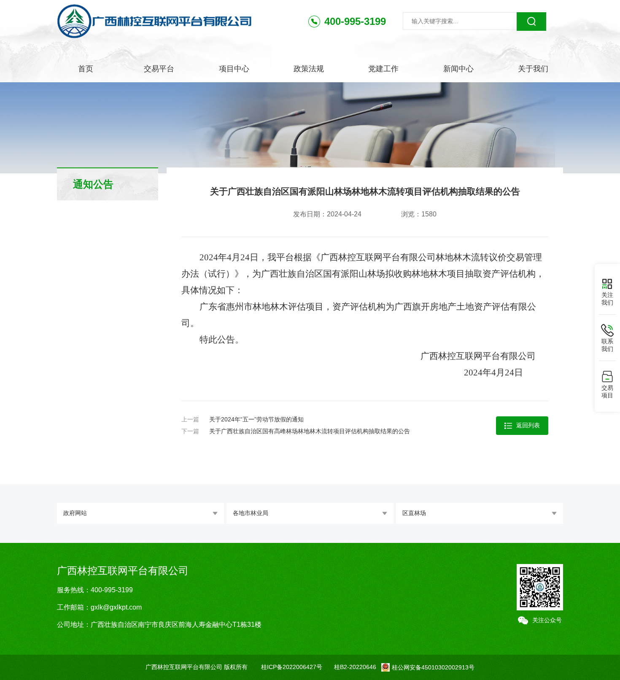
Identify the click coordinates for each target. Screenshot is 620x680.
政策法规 (309, 69)
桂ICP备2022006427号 (291, 667)
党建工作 (383, 69)
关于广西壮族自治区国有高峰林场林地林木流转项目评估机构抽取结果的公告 (309, 431)
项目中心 (234, 69)
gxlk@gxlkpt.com (116, 607)
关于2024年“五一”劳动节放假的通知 (256, 419)
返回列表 (528, 425)
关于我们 (533, 69)
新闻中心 (458, 69)
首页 (85, 69)
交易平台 (159, 69)
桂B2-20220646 (355, 667)
